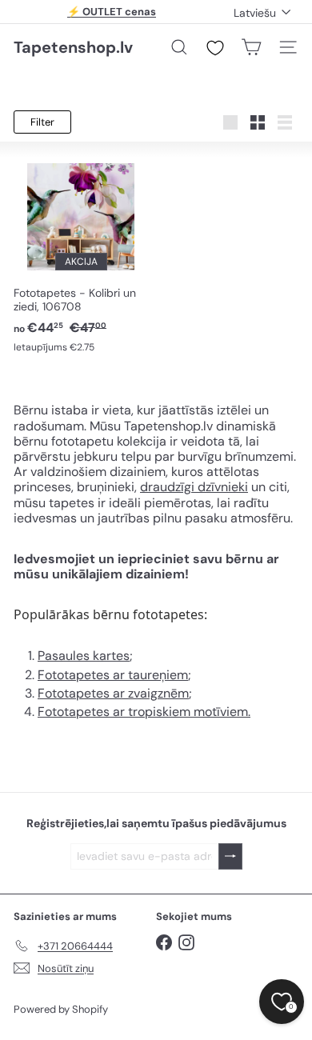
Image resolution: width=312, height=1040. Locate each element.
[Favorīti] (215, 48)
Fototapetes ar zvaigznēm (113, 693)
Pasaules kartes (84, 655)
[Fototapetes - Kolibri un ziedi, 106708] (81, 256)
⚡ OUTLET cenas (111, 11)
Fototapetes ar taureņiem (113, 674)
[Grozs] (251, 47)
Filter (42, 122)
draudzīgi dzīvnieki (194, 486)
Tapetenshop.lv (73, 47)
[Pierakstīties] (230, 856)
